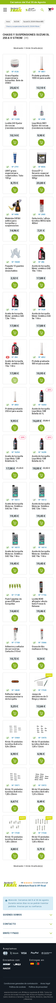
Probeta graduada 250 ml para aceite (14, 410)
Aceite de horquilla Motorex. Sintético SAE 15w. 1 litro (41, 553)
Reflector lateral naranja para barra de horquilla (14, 696)
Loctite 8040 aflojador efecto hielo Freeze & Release (39, 602)
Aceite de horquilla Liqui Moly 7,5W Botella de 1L (14, 458)
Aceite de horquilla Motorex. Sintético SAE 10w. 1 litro (14, 553)
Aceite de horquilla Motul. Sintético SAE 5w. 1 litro (41, 316)
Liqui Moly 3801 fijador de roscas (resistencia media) (41, 125)
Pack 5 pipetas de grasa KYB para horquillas (13, 601)
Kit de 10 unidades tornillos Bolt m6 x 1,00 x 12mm (40, 744)
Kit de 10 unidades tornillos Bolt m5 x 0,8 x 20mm (14, 744)
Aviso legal (45, 983)
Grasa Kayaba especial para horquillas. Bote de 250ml (14, 79)
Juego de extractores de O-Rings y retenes (40, 696)
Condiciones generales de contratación (21, 983)
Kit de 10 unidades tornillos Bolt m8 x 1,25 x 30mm (40, 791)
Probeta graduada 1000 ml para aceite (41, 76)
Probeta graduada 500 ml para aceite (40, 362)
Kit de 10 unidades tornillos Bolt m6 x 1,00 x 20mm (14, 839)
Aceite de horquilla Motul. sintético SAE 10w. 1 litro (41, 268)
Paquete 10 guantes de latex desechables (14, 268)
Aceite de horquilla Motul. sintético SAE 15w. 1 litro (14, 363)
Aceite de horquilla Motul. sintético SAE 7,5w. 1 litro (14, 316)
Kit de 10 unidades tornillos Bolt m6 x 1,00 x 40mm (40, 839)
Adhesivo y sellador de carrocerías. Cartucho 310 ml (14, 649)
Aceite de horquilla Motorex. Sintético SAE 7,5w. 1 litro (41, 506)
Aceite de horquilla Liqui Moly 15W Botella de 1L (41, 458)
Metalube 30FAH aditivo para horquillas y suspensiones (12, 222)
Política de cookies (17, 987)
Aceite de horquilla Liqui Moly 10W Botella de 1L (41, 411)
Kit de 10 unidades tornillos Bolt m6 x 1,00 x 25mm (14, 791)
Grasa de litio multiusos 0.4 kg (39, 647)
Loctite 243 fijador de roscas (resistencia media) (14, 125)
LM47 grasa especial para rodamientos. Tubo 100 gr (14, 174)
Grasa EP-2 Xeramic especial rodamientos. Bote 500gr (41, 174)
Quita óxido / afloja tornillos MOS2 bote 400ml (41, 220)
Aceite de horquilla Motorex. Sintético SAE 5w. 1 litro (14, 506)
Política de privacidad (38, 987)
